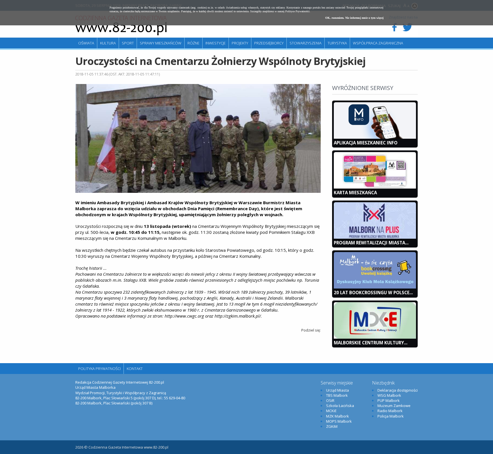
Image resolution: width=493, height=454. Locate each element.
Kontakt (135, 368)
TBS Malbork (337, 395)
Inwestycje (215, 43)
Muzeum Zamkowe (394, 405)
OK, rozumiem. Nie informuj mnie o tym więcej (354, 17)
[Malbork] (121, 26)
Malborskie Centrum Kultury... (370, 342)
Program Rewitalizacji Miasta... (371, 243)
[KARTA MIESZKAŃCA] (375, 187)
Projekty (240, 43)
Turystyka (337, 43)
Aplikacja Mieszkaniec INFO (365, 143)
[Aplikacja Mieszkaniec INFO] (375, 137)
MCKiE (331, 410)
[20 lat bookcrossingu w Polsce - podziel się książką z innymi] (375, 287)
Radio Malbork (390, 410)
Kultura (108, 43)
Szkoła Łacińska (340, 405)
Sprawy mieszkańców (160, 43)
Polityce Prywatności (297, 11)
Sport (128, 43)
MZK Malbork (337, 416)
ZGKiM (332, 426)
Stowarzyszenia (306, 43)
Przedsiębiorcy (269, 43)
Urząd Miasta (337, 390)
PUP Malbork (388, 400)
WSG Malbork (389, 395)
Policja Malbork (390, 416)
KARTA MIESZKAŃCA (355, 192)
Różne (193, 43)
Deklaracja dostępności (397, 390)
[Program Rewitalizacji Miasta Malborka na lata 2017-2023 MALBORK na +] (375, 237)
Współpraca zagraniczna (378, 43)
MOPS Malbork (339, 421)
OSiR (330, 400)
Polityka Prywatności (99, 368)
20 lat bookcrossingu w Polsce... (373, 292)
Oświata (86, 43)
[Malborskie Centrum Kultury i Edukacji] (375, 337)
